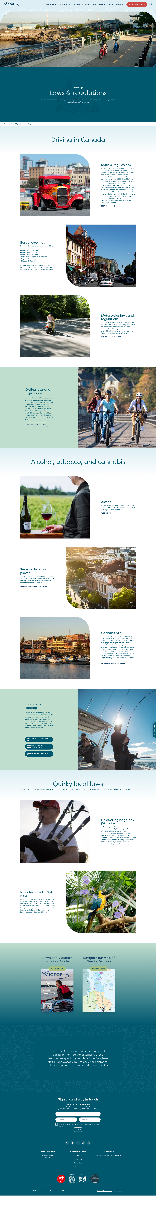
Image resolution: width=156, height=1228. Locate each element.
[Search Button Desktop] (151, 4)
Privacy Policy (118, 1191)
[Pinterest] (67, 1143)
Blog (111, 4)
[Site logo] (11, 4)
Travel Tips (15, 124)
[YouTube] (83, 1143)
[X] (89, 1143)
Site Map (78, 1167)
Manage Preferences (104, 1191)
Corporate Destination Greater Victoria (109, 1155)
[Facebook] (72, 1143)
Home (6, 124)
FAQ (78, 1155)
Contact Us (78, 1163)
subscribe (154, 728)
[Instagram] (78, 1143)
